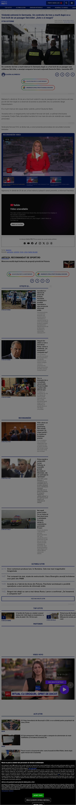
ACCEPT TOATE (38, 795)
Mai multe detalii (32, 768)
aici (59, 774)
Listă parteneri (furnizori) (7, 790)
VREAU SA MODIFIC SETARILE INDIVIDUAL (38, 800)
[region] (38, 782)
